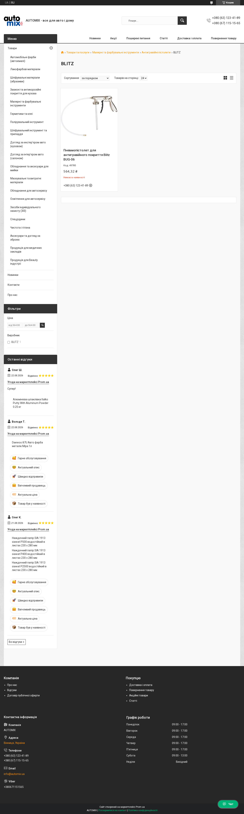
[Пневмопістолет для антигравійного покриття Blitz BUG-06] (89, 116)
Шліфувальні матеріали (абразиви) (25, 79)
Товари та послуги (77, 52)
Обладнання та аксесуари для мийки (29, 168)
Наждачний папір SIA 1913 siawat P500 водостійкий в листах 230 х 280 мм (28, 541)
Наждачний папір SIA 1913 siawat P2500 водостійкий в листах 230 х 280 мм (29, 566)
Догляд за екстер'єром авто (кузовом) (28, 144)
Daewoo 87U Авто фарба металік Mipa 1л (27, 444)
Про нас (12, 294)
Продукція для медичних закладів (26, 249)
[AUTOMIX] (13, 20)
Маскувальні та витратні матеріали (25, 180)
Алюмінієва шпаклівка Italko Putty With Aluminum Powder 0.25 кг (30, 403)
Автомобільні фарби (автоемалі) (23, 59)
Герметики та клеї (21, 113)
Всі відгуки (15, 641)
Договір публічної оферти (23, 695)
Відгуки (12, 690)
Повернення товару (223, 38)
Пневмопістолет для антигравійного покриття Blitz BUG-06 (86, 154)
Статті (164, 38)
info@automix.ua (14, 773)
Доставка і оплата (189, 38)
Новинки (95, 38)
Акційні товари (138, 695)
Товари (12, 48)
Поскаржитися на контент (113, 810)
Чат (230, 804)
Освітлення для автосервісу (27, 198)
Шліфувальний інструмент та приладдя (28, 132)
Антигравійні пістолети (156, 52)
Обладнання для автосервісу (28, 190)
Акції (113, 38)
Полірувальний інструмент (27, 122)
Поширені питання (138, 38)
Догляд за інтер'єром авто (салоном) (27, 156)
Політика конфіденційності (142, 810)
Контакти (13, 284)
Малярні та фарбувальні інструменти (115, 52)
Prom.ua (140, 807)
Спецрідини (17, 219)
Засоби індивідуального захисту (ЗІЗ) (25, 209)
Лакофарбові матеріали (25, 69)
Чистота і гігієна (20, 227)
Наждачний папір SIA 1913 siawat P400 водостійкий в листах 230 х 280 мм (28, 554)
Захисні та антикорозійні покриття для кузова (25, 91)
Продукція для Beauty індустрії (24, 261)
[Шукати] (182, 20)
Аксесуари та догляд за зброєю (25, 237)
